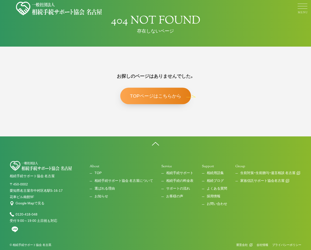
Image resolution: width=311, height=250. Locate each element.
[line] (15, 231)
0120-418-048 (26, 214)
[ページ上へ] (155, 143)
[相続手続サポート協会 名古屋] (59, 8)
